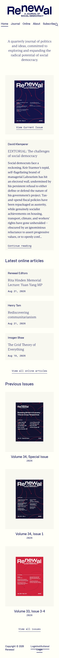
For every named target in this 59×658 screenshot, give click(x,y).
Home (4, 24)
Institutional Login (43, 648)
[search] (56, 24)
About (36, 24)
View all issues (30, 629)
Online (26, 24)
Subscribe (49, 24)
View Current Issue (29, 127)
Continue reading (19, 246)
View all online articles (29, 371)
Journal (15, 24)
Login (34, 646)
